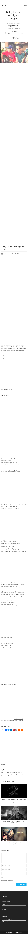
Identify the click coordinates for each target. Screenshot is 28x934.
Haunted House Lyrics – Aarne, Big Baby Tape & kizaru (14, 800)
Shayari (4, 906)
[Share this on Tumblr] (16, 730)
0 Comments (13, 26)
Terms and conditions (7, 919)
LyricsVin (4, 5)
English (7, 720)
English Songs (15, 25)
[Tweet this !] (8, 730)
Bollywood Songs (6, 901)
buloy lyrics (9, 32)
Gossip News (5, 904)
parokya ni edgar (21, 32)
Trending (4, 896)
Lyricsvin (14, 22)
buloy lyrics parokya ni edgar (14, 33)
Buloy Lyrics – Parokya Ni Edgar (14, 38)
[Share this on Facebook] (6, 730)
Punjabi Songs (5, 899)
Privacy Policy (5, 921)
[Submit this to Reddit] (19, 730)
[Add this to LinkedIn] (11, 730)
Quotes (4, 909)
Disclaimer (4, 916)
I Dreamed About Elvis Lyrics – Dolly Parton (14, 843)
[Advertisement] (14, 83)
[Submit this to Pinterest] (14, 730)
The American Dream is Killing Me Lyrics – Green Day (14, 821)
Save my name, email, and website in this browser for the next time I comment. (13, 879)
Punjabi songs (17, 719)
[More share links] (22, 730)
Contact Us (4, 914)
